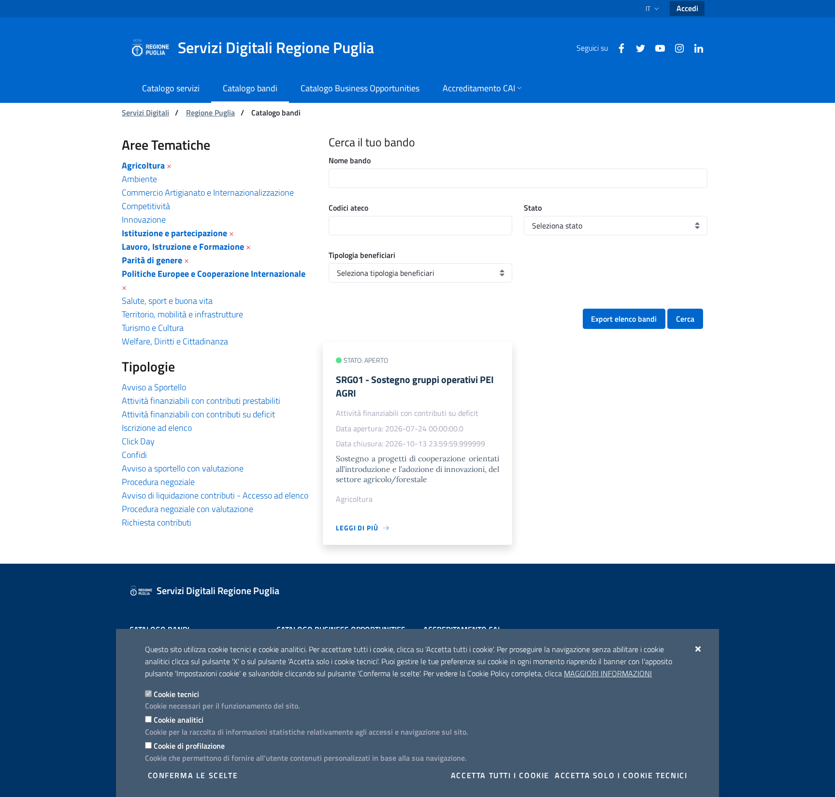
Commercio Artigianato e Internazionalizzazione (208, 192)
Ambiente (139, 178)
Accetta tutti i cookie (500, 775)
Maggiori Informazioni (608, 673)
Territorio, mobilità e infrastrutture (182, 314)
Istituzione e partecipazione (174, 233)
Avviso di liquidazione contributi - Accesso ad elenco (215, 495)
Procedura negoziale (158, 481)
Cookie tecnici (176, 694)
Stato (533, 207)
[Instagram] (675, 47)
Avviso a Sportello (154, 387)
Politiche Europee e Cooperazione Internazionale (213, 273)
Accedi (687, 8)
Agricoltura (143, 165)
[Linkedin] (695, 47)
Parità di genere (152, 260)
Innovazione (144, 219)
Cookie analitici (178, 720)
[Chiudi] (698, 648)
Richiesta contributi (156, 522)
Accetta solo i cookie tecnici (621, 775)
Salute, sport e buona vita (167, 300)
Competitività (146, 206)
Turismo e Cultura (153, 327)
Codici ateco (348, 207)
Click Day (138, 441)
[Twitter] (637, 47)
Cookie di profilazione (189, 746)
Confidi (134, 454)
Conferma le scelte (193, 775)
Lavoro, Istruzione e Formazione (183, 246)
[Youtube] (656, 47)
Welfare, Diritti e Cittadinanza (175, 341)
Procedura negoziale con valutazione (187, 508)
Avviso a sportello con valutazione (183, 468)
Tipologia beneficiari (362, 255)
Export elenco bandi (624, 319)
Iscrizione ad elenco (157, 427)
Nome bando (350, 160)
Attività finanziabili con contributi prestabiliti (201, 400)
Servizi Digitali (145, 112)
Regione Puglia (210, 112)
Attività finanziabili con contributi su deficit (198, 414)
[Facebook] (617, 47)
